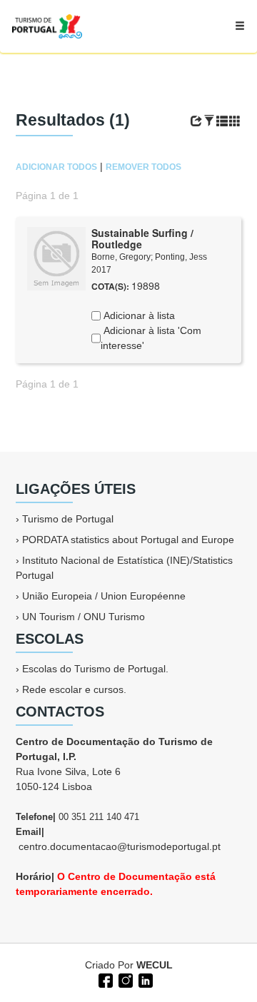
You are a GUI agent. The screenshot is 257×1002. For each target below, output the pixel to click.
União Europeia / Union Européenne (104, 596)
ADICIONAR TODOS (56, 167)
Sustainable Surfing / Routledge (142, 239)
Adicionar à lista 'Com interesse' (151, 338)
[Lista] (222, 121)
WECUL (154, 965)
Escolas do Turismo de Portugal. (95, 668)
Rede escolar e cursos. (74, 689)
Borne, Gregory (121, 257)
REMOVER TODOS (143, 167)
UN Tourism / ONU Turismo (83, 616)
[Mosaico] (234, 121)
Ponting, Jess (181, 257)
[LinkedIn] (144, 979)
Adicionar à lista (138, 315)
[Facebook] (104, 979)
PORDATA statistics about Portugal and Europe (128, 539)
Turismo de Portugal (68, 519)
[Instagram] (124, 979)
